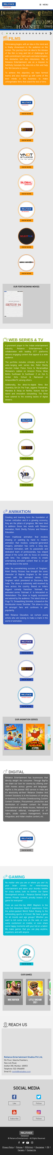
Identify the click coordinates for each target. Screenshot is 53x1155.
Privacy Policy (8, 1147)
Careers (21, 1150)
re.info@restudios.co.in (21, 1071)
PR (48, 1147)
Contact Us (31, 1150)
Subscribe (14, 1118)
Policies (19, 1147)
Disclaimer (39, 1147)
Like (14, 1103)
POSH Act (29, 1147)
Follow (39, 1103)
